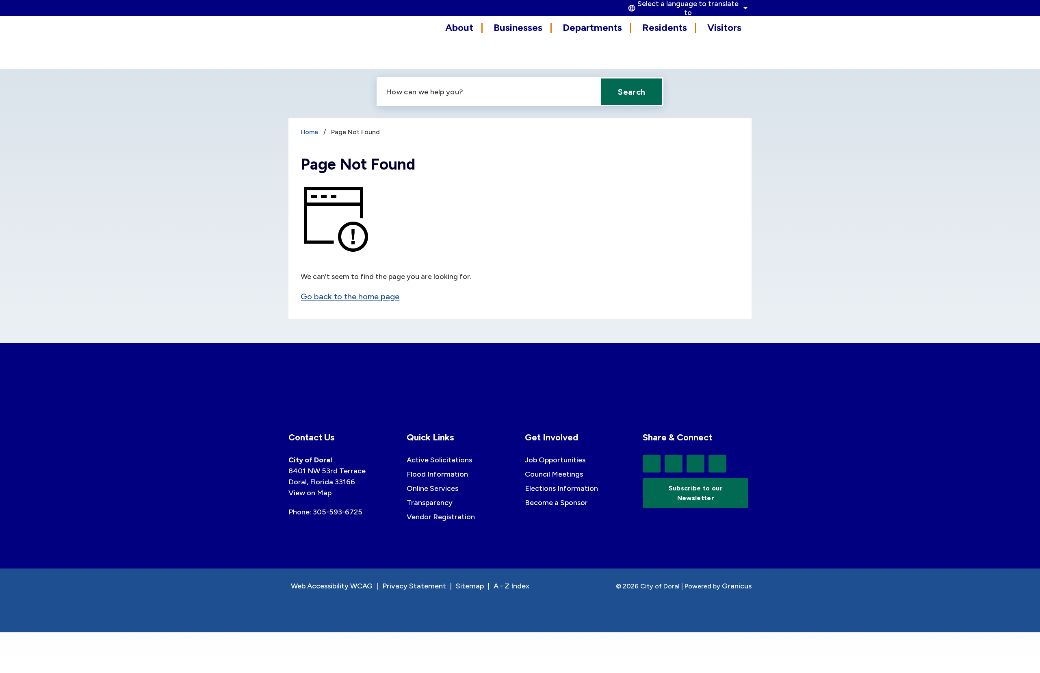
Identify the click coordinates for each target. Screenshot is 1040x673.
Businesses (518, 27)
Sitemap (470, 586)
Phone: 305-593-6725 (325, 511)
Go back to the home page (350, 296)
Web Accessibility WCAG (332, 586)
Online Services (432, 488)
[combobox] (687, 8)
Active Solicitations (439, 459)
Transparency (430, 502)
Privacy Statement (414, 586)
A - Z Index (511, 586)
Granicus (737, 586)
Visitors (724, 27)
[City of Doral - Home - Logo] (325, 41)
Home (309, 132)
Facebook (673, 464)
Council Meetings (554, 474)
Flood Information (437, 474)
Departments (592, 27)
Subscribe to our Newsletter (696, 493)
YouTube (695, 464)
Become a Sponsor (556, 502)
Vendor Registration (441, 516)
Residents (664, 27)
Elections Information (561, 488)
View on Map (310, 492)
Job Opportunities (555, 459)
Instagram (717, 464)
